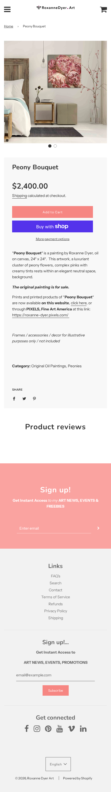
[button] (49, 146)
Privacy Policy (55, 610)
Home (8, 26)
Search (55, 583)
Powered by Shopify (77, 778)
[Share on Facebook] (15, 398)
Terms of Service (55, 597)
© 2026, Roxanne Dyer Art (34, 778)
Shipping (19, 195)
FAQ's (55, 576)
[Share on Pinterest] (34, 398)
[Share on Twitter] (24, 398)
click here (78, 302)
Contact (55, 590)
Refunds (55, 604)
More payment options (53, 239)
